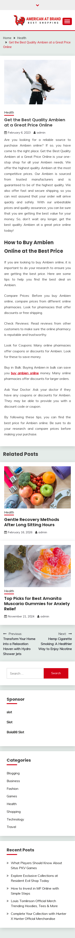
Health (9, 112)
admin (41, 132)
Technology (15, 819)
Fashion (12, 788)
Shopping (14, 811)
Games (12, 796)
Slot (9, 722)
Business (13, 781)
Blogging (13, 773)
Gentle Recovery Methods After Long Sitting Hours (31, 522)
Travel (11, 827)
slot (9, 712)
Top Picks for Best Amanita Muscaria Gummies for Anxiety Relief (37, 603)
